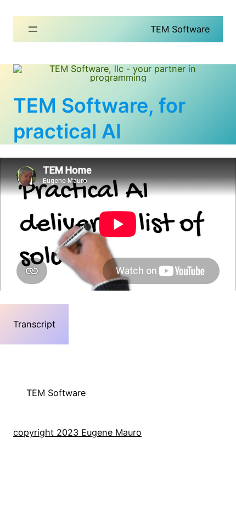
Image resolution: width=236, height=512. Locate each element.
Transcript (34, 324)
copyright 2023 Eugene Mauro (77, 432)
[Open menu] (33, 29)
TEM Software (180, 29)
